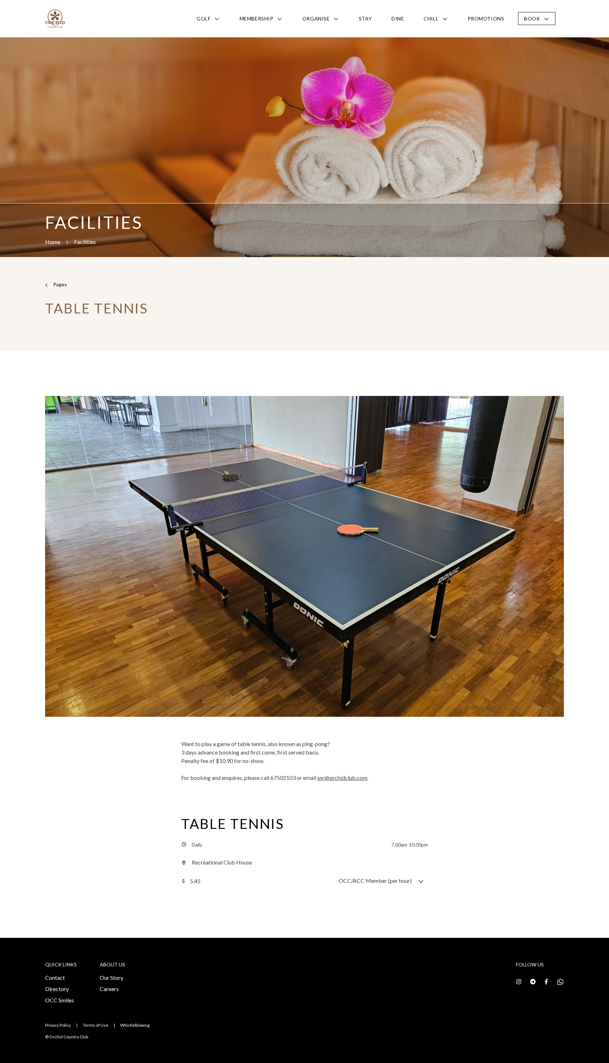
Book (532, 19)
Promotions (486, 19)
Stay (365, 19)
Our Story (111, 977)
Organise (316, 19)
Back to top (572, 1044)
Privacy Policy (58, 1025)
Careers (109, 988)
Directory (57, 988)
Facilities (85, 241)
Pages (60, 284)
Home (52, 241)
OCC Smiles (59, 1000)
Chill (431, 19)
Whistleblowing (134, 1025)
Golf (203, 19)
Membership (256, 19)
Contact (55, 977)
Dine (398, 19)
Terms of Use (95, 1025)
